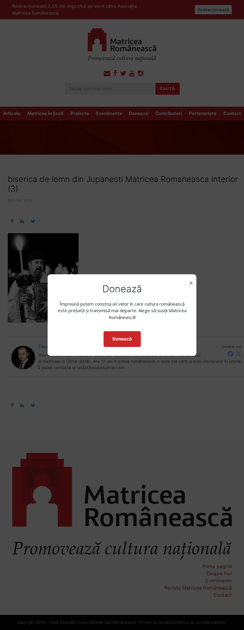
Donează (122, 339)
